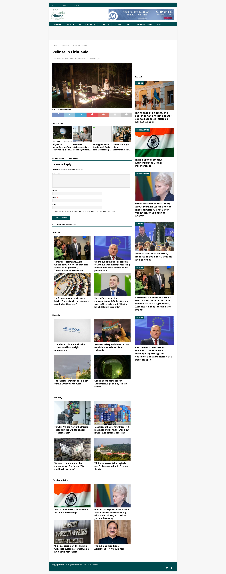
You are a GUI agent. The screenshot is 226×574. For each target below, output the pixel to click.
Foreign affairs (86, 24)
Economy (57, 397)
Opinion (71, 24)
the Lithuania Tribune (79, 59)
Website (55, 204)
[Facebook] (172, 568)
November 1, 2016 (61, 59)
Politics (56, 232)
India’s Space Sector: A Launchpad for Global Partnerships (148, 162)
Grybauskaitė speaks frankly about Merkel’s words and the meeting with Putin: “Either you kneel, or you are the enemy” (153, 209)
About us (55, 5)
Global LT (104, 24)
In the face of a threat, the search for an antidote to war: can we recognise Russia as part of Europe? (153, 117)
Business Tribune (145, 24)
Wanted (76, 5)
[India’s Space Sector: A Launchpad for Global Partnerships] (154, 142)
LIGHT (128, 24)
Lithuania (56, 24)
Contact (66, 5)
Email (54, 197)
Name (55, 191)
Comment (56, 173)
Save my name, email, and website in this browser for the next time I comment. (85, 211)
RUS (159, 24)
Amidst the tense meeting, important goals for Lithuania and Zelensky (153, 256)
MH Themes (94, 565)
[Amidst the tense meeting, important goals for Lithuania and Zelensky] (154, 236)
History (117, 24)
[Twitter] (167, 568)
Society (92, 59)
